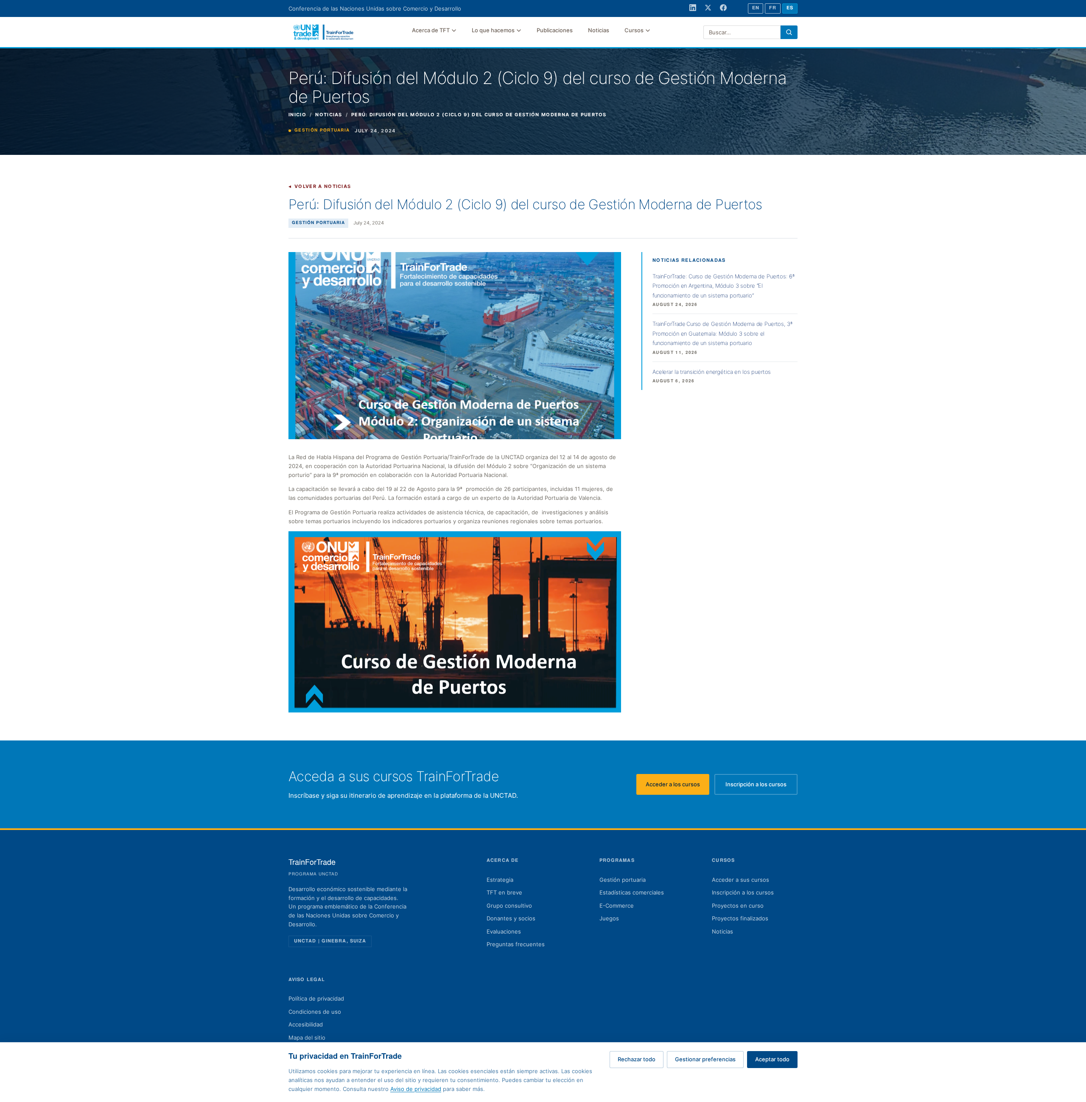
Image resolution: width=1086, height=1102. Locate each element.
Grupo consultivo (509, 905)
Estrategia (500, 879)
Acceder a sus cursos (740, 879)
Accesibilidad (305, 1024)
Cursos (634, 30)
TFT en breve (504, 892)
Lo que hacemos (493, 30)
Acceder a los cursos (677, 786)
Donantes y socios (511, 918)
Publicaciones (555, 30)
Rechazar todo (636, 1059)
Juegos (609, 918)
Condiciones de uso (314, 1011)
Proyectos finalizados (740, 918)
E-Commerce (616, 905)
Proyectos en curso (738, 905)
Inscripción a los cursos (761, 786)
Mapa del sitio (306, 1037)
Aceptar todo (772, 1059)
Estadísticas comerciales (631, 892)
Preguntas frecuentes (516, 944)
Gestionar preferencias (705, 1059)
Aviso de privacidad (415, 1088)
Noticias (598, 30)
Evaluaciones (504, 931)
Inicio (297, 115)
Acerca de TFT (431, 30)
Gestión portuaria (622, 879)
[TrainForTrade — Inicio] (323, 32)
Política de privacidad (316, 998)
